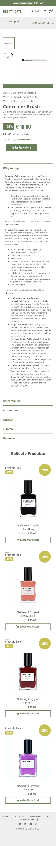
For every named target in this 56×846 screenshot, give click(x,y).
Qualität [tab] (8, 419)
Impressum (19, 816)
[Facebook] (20, 824)
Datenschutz (35, 816)
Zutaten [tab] (8, 429)
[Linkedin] (25, 824)
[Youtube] (31, 824)
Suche (37, 11)
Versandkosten (23, 139)
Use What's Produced (42, 23)
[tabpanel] (28, 284)
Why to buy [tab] (11, 168)
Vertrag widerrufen (26, 819)
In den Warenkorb (21, 147)
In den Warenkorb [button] (30, 540)
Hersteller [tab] (9, 438)
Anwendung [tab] (10, 410)
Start (6, 92)
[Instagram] (36, 824)
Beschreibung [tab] (11, 401)
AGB (49, 816)
